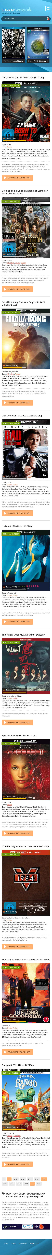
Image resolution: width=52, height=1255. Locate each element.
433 (38, 1184)
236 (4, 1184)
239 (26, 1184)
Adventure (10, 263)
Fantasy (23, 263)
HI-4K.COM (23, 1243)
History (15, 698)
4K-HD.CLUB (34, 1243)
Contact (13, 1243)
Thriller (9, 147)
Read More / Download (19, 178)
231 (15, 1179)
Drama (17, 263)
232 (22, 1179)
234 (36, 1179)
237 (12, 1184)
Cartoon (9, 1136)
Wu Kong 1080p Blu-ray (13, 61)
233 (29, 1179)
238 (19, 1184)
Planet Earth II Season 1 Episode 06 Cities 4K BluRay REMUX (38, 61)
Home (6, 1243)
